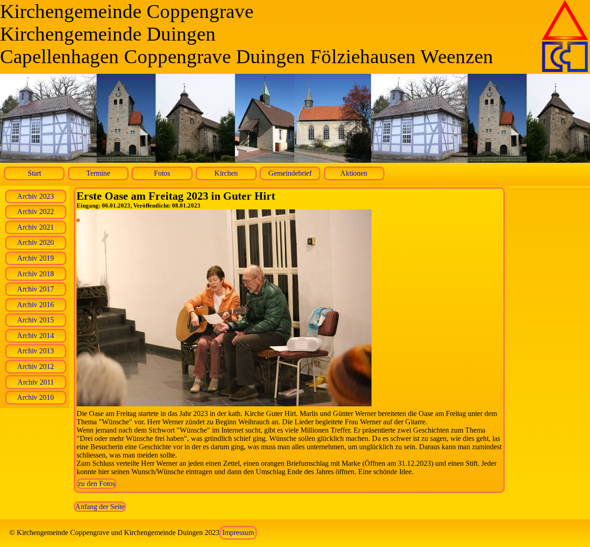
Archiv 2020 (35, 242)
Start (34, 173)
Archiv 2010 (35, 397)
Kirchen (226, 173)
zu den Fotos (96, 484)
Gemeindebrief (290, 173)
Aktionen (353, 173)
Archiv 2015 (35, 320)
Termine (98, 173)
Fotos (162, 173)
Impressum (238, 532)
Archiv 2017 (35, 289)
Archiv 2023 (35, 196)
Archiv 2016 (35, 305)
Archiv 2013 (35, 351)
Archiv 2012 (35, 366)
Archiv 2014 (35, 335)
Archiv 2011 (36, 382)
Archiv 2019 (35, 258)
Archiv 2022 (35, 211)
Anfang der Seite (99, 507)
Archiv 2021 (35, 227)
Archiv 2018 (35, 274)
